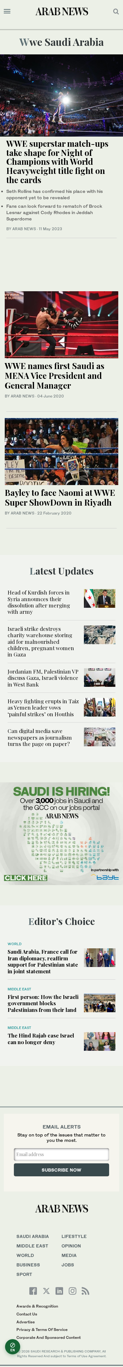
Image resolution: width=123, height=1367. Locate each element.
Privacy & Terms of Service (41, 1329)
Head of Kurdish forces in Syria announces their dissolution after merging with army (39, 602)
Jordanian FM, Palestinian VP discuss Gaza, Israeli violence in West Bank (43, 678)
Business (28, 1264)
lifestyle (74, 1236)
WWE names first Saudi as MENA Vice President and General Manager (54, 375)
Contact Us (26, 1314)
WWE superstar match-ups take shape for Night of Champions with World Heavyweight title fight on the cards (57, 161)
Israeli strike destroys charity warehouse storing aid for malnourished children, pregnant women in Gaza (41, 641)
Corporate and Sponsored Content (48, 1337)
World (14, 944)
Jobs (68, 1264)
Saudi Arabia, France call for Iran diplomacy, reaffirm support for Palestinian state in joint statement (43, 961)
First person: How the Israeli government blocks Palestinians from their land (43, 1003)
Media (69, 1255)
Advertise (25, 1322)
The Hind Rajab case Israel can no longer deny (41, 1038)
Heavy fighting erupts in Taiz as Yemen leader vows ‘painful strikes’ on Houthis (43, 707)
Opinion (71, 1245)
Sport (24, 1274)
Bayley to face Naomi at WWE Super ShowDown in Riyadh (60, 497)
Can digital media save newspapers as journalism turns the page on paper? (40, 737)
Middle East (19, 989)
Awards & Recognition (37, 1306)
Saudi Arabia (32, 1236)
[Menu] (7, 11)
